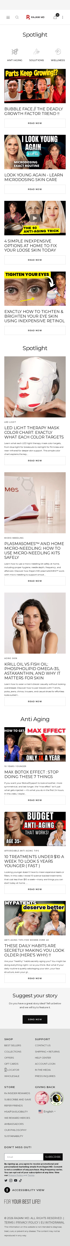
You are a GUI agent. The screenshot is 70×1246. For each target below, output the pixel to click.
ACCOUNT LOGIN (45, 1063)
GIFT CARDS (11, 1063)
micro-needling (14, 538)
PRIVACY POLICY (27, 1222)
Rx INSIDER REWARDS (17, 1093)
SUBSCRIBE (53, 1157)
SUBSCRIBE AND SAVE (17, 1099)
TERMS (9, 1222)
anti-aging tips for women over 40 (26, 940)
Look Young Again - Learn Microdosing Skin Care (33, 177)
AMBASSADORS (14, 1123)
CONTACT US (43, 1045)
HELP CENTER (43, 1057)
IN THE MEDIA (43, 1069)
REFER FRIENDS (13, 1105)
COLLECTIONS (12, 1051)
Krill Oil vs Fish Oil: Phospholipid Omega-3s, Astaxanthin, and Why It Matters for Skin (32, 671)
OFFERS (9, 1057)
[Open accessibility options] (7, 1190)
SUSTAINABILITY (13, 1136)
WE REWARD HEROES (17, 1117)
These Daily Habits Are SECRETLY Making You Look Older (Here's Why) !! (34, 950)
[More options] (63, 17)
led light (10, 422)
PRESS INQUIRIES (45, 1076)
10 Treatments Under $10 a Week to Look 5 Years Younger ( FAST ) (34, 861)
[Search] (17, 17)
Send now (35, 1019)
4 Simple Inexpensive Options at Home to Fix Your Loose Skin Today (30, 246)
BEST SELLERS (12, 1045)
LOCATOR (13, 1069)
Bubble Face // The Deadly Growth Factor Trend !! (33, 111)
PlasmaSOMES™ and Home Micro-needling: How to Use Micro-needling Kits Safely (34, 550)
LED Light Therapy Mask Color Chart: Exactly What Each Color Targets (34, 432)
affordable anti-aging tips (21, 851)
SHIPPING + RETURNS (47, 1051)
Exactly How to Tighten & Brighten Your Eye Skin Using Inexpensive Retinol (34, 316)
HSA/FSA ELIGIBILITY (16, 1111)
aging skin (10, 658)
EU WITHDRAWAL (52, 1222)
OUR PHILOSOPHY (15, 1130)
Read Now (35, 123)
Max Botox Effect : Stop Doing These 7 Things (31, 774)
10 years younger (15, 766)
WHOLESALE (11, 1076)
